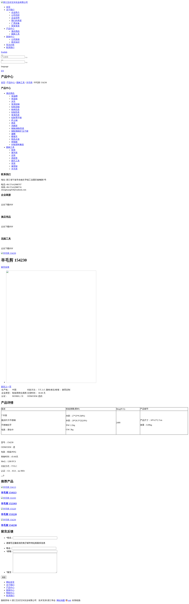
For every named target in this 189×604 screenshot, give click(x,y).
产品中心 (10, 28)
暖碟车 (14, 136)
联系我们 (10, 47)
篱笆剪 (14, 153)
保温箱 (14, 99)
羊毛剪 (29, 82)
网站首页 (10, 582)
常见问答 (10, 45)
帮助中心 (10, 593)
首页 (8, 7)
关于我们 (10, 10)
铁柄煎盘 (15, 109)
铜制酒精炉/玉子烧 (19, 131)
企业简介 (15, 12)
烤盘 (13, 123)
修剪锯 (14, 166)
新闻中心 (10, 37)
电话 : (9, 548)
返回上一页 (6, 387)
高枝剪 (14, 158)
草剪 (13, 163)
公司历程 (15, 15)
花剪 (13, 155)
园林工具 (15, 34)
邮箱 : (9, 551)
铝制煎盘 (15, 112)
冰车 (13, 101)
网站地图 (61, 600)
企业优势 (15, 18)
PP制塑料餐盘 (17, 144)
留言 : (9, 572)
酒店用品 (15, 31)
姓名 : (9, 538)
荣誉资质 (15, 26)
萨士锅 (14, 120)
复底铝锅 (15, 104)
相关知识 (15, 42)
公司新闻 (15, 39)
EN (2, 71)
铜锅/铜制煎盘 (17, 128)
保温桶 (14, 96)
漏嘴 (13, 134)
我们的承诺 (16, 20)
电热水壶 (15, 139)
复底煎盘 (15, 115)
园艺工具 (15, 161)
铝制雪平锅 (16, 117)
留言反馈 (5, 267)
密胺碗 (14, 142)
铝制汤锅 (15, 107)
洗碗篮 (14, 126)
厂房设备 (15, 23)
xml (69, 600)
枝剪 (13, 150)
